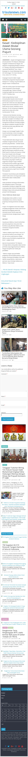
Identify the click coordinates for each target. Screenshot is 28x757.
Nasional (5, 542)
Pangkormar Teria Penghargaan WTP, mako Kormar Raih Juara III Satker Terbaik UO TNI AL (13, 633)
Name (3, 396)
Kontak (3, 695)
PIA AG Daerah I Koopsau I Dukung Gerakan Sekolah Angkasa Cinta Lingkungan (13, 272)
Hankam (5, 627)
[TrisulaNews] (3, 19)
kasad (11, 56)
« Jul (2, 724)
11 (6, 712)
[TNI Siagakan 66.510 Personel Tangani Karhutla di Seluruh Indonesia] (14, 537)
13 (13, 712)
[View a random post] (25, 19)
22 (21, 715)
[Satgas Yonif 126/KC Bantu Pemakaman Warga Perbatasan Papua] (14, 315)
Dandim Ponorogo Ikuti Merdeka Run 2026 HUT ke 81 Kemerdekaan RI (13, 600)
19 (10, 715)
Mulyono (15, 56)
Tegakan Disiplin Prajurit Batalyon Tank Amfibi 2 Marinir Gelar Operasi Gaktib (18, 495)
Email (3, 405)
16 (24, 712)
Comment (4, 374)
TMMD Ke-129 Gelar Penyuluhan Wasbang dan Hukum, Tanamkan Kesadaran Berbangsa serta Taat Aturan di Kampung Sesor (14, 509)
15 (21, 712)
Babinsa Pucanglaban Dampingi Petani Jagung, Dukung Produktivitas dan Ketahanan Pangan (13, 568)
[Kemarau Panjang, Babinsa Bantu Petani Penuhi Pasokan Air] (13, 575)
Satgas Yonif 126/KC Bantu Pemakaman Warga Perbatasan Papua (12, 331)
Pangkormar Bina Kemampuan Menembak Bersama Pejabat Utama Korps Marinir (13, 665)
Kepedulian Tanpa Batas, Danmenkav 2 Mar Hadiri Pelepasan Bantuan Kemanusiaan (13, 655)
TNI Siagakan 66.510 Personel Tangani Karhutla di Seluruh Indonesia (13, 547)
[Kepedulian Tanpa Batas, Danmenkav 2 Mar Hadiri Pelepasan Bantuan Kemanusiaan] (13, 651)
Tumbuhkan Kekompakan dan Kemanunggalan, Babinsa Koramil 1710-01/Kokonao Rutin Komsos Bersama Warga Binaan (13, 355)
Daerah (4, 40)
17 (2, 715)
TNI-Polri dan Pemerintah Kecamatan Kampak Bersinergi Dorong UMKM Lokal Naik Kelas (14, 590)
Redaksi (3, 693)
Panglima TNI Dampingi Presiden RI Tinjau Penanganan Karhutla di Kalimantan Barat (13, 610)
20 (13, 715)
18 (6, 715)
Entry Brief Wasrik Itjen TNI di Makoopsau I (11, 282)
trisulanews (16, 54)
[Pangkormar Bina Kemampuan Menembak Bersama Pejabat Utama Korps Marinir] (13, 661)
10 (2, 712)
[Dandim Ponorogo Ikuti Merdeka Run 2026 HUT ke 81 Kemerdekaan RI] (13, 596)
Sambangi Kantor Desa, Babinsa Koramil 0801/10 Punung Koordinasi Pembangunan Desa (14, 307)
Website (3, 412)
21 (17, 715)
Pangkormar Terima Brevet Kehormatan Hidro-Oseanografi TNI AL (12, 675)
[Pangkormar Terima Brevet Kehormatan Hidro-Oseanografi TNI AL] (13, 671)
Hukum (4, 465)
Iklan (2, 698)
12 (10, 712)
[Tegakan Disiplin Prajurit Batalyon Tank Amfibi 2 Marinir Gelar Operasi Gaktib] (6, 492)
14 (17, 712)
